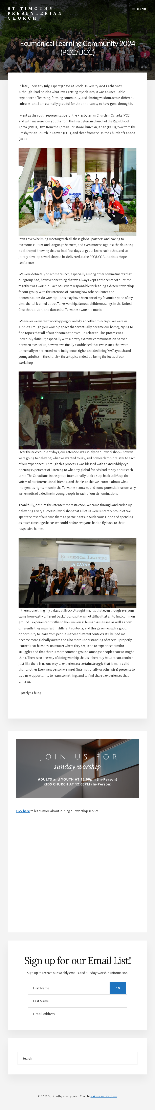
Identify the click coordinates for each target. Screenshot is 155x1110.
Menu (141, 9)
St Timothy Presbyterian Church (36, 13)
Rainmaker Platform (104, 1096)
